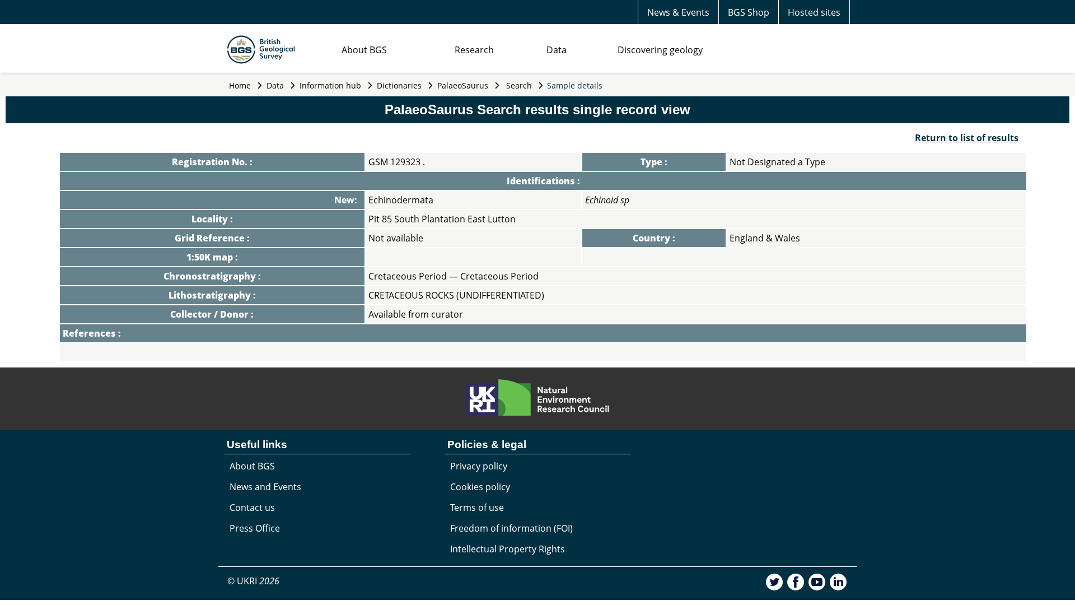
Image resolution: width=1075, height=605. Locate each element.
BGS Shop (748, 12)
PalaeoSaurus (462, 85)
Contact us (252, 507)
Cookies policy (480, 487)
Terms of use (477, 507)
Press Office (255, 528)
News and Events (265, 487)
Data (556, 50)
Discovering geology (660, 50)
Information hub (330, 85)
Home (240, 85)
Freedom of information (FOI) (511, 528)
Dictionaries (399, 85)
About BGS (364, 50)
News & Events (678, 12)
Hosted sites (814, 12)
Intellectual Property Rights (507, 549)
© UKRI (253, 581)
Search (519, 85)
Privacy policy (478, 466)
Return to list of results (966, 138)
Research (474, 50)
